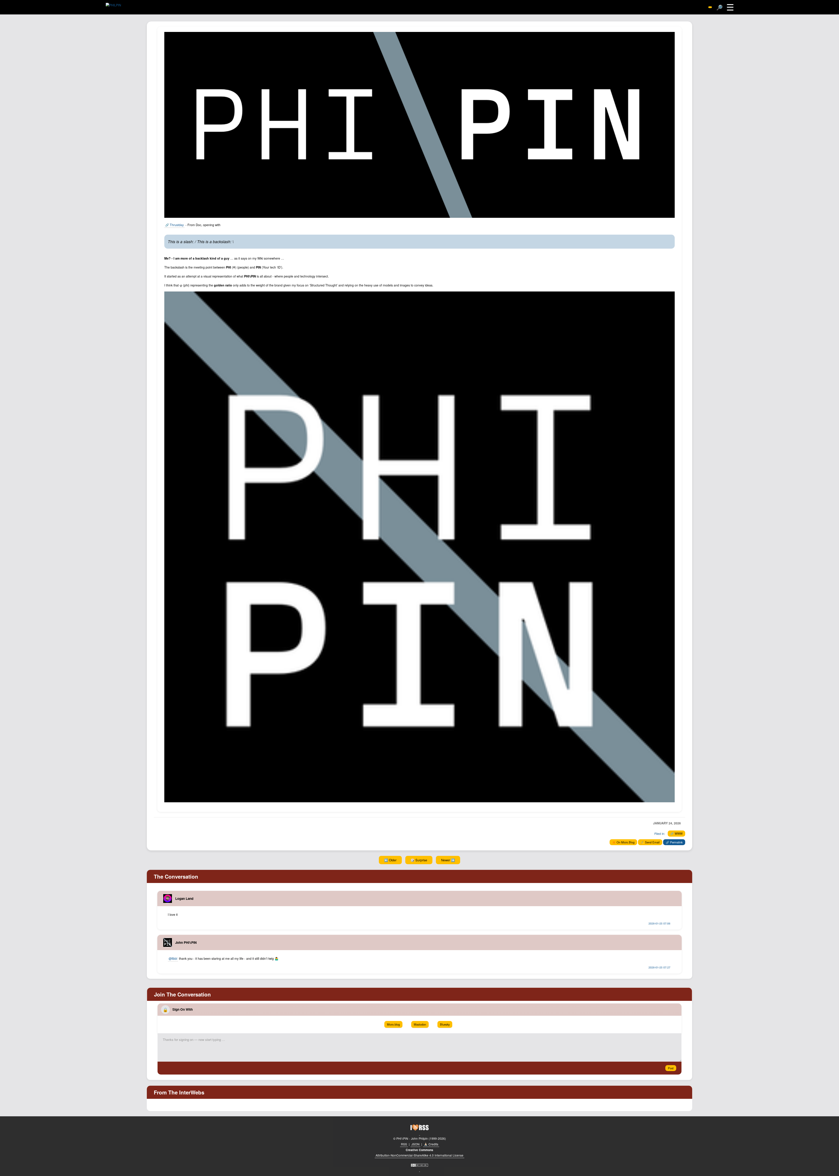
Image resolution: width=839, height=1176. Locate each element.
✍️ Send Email (650, 842)
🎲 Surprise (419, 860)
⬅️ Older (390, 860)
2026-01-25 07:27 (659, 967)
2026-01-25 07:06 (659, 923)
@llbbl (173, 958)
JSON (415, 1144)
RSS (404, 1144)
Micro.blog (393, 1024)
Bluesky (445, 1024)
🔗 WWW (676, 833)
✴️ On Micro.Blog (623, 842)
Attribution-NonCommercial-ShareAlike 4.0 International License (419, 1155)
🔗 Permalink (674, 842)
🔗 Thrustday (174, 225)
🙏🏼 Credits (431, 1144)
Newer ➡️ (448, 860)
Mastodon (420, 1024)
